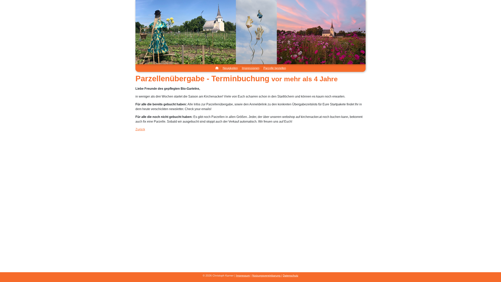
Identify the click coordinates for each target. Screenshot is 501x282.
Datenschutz (290, 275)
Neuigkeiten (230, 68)
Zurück (140, 129)
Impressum (243, 275)
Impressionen (250, 68)
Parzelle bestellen (274, 68)
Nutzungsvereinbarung (266, 275)
